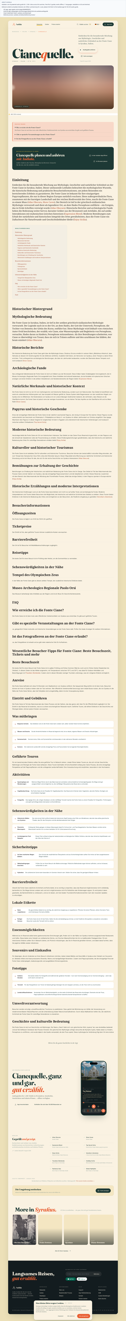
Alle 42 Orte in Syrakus (61, 1251)
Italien (24, 31)
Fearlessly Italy (56, 1168)
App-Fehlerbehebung (85, 1293)
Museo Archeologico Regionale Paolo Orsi (30, 280)
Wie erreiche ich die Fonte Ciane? (28, 127)
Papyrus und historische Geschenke (28, 248)
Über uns (61, 1290)
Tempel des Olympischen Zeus (26, 278)
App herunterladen (23, 1104)
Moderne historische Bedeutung (27, 250)
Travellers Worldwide (33, 673)
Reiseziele (39, 24)
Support (81, 1290)
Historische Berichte (23, 241)
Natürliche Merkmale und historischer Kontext (31, 245)
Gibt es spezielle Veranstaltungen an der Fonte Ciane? (35, 134)
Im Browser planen (101, 161)
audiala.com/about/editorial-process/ (24, 15)
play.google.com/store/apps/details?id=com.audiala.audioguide (29, 11)
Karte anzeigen (88, 56)
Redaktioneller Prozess (65, 1293)
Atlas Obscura (35, 202)
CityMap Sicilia (90, 1161)
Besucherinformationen (23, 261)
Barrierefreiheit (22, 269)
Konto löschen (102, 1298)
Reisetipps (21, 271)
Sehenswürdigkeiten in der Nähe (26, 275)
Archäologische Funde (24, 243)
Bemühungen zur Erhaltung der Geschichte (30, 255)
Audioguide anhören (89, 49)
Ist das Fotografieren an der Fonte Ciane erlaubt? (34, 139)
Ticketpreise (21, 266)
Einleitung (18, 232)
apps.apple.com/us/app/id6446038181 (20, 9)
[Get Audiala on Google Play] (82, 1279)
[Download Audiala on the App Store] (71, 1279)
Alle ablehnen (71, 1316)
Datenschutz (101, 1290)
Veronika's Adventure (104, 497)
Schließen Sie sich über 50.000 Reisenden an (47, 1104)
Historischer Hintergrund (23, 235)
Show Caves (48, 202)
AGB (99, 1293)
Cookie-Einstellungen (104, 1295)
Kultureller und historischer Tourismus (29, 253)
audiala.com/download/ (24, 13)
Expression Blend (73, 213)
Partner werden (83, 1298)
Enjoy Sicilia (80, 219)
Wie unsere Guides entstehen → (85, 1181)
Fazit (16, 295)
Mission (61, 1295)
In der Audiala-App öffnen (99, 155)
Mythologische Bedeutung (25, 238)
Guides (47, 24)
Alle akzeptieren (83, 1316)
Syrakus (32, 31)
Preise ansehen (56, 24)
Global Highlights (91, 1168)
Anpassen (60, 1316)
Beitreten (96, 1274)
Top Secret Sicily (40, 422)
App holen (109, 24)
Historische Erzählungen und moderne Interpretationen (34, 257)
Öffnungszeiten (22, 264)
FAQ (16, 283)
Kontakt (81, 1295)
